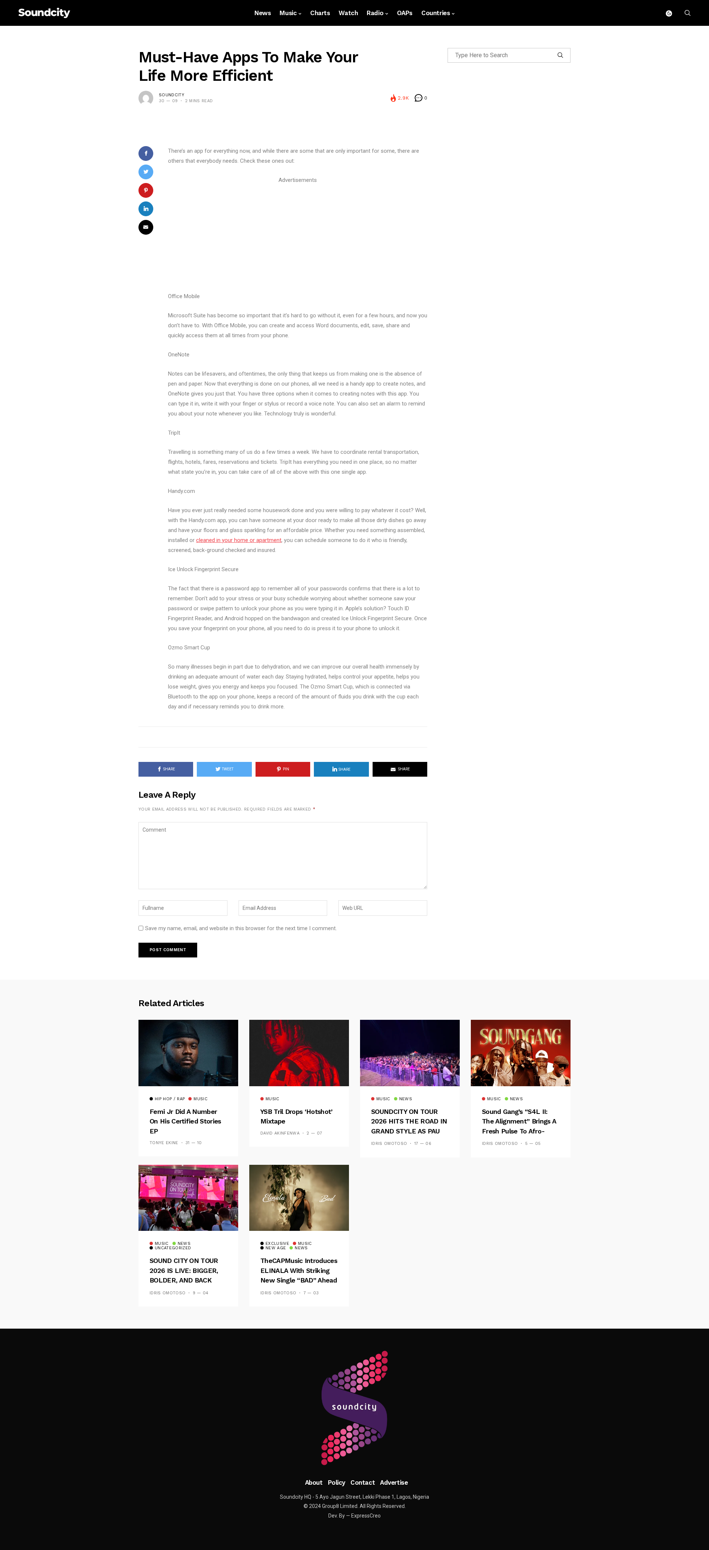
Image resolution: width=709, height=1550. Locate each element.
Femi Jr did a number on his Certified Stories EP (185, 1121)
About (314, 1482)
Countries (435, 13)
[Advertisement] (297, 237)
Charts (320, 13)
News (262, 13)
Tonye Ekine (164, 1142)
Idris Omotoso (389, 1143)
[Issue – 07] (354, 1408)
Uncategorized (173, 1248)
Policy (336, 1482)
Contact (362, 1482)
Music (288, 13)
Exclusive (277, 1244)
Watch (348, 13)
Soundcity (171, 95)
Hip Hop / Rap (170, 1099)
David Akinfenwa (279, 1133)
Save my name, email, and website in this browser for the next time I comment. (241, 928)
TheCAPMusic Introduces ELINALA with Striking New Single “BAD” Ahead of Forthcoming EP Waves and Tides (298, 1280)
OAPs (404, 13)
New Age (276, 1248)
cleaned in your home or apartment (238, 540)
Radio (375, 13)
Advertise (394, 1482)
